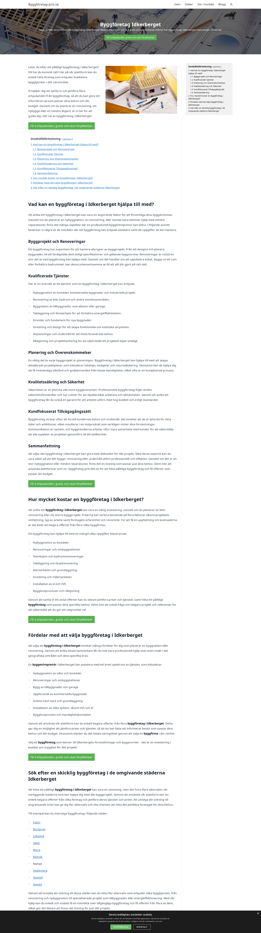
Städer (189, 4)
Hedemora (40, 870)
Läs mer (159, 921)
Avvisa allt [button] (141, 927)
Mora (36, 850)
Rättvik (37, 857)
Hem (177, 4)
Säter (36, 843)
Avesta (37, 884)
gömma (67, 138)
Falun (36, 822)
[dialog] (130, 922)
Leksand (38, 836)
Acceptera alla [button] (121, 927)
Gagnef (38, 877)
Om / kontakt (205, 4)
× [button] (258, 914)
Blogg (222, 4)
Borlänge (39, 829)
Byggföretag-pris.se (43, 4)
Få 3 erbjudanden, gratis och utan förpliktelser (130, 37)
